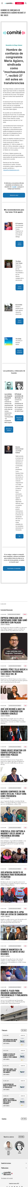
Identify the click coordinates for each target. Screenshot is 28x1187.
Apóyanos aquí (14, 195)
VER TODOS (24, 1030)
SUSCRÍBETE (19, 3)
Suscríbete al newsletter (14, 568)
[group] (8, 1148)
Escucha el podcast (19, 351)
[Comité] (9, 3)
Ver (19, 536)
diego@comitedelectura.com (11, 170)
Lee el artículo (19, 243)
